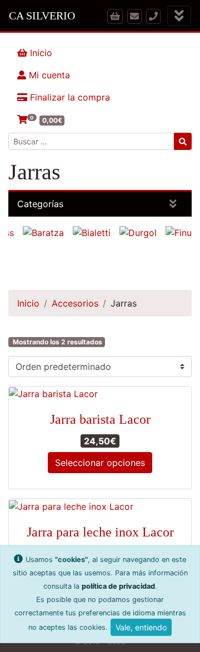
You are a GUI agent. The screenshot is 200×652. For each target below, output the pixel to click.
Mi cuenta (48, 75)
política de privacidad (118, 586)
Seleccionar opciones (100, 462)
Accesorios (75, 303)
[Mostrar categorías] (173, 204)
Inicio (39, 52)
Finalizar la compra (68, 97)
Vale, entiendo (141, 627)
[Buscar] (183, 141)
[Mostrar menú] (179, 16)
